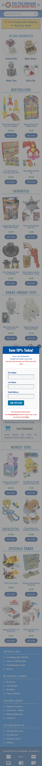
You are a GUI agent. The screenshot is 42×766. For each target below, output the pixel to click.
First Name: (12, 372)
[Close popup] (39, 346)
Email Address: (13, 392)
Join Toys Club (16, 403)
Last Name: (12, 382)
